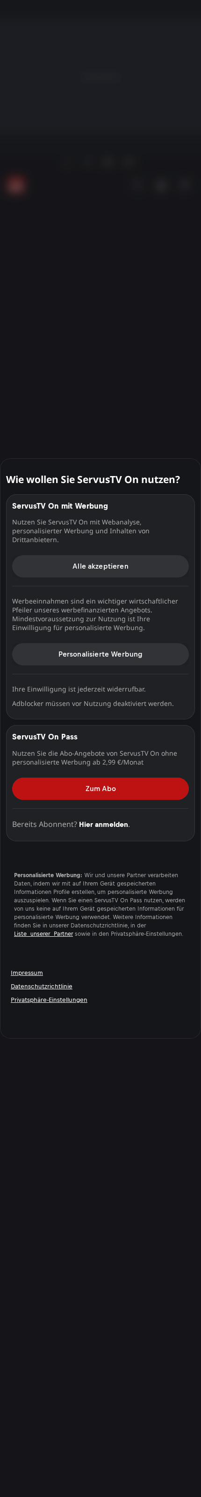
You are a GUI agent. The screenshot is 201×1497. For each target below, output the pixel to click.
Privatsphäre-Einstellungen (49, 999)
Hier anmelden (103, 824)
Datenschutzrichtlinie (41, 986)
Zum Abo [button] (101, 788)
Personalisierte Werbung (100, 654)
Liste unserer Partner (43, 934)
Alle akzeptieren (100, 566)
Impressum (27, 972)
